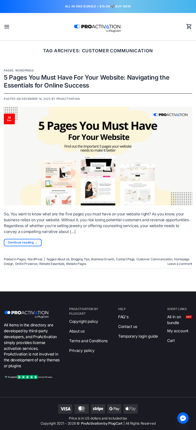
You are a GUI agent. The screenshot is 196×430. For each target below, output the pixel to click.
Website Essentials (51, 264)
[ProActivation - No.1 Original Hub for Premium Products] (98, 26)
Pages (9, 70)
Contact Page (125, 259)
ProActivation (68, 99)
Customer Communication (154, 259)
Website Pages (76, 264)
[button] (7, 26)
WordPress (24, 70)
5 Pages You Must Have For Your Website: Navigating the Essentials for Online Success (86, 81)
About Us (63, 259)
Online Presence (26, 264)
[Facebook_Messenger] (183, 418)
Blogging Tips (80, 259)
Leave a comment (179, 264)
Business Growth (102, 259)
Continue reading (23, 242)
